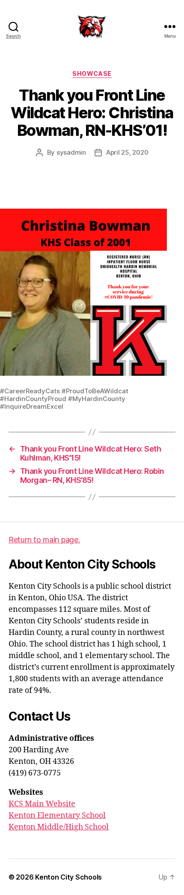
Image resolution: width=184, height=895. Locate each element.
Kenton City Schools (68, 877)
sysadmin (71, 152)
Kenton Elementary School (57, 815)
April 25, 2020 (127, 152)
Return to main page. (44, 539)
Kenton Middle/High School (59, 827)
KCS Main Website (42, 804)
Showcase (91, 73)
